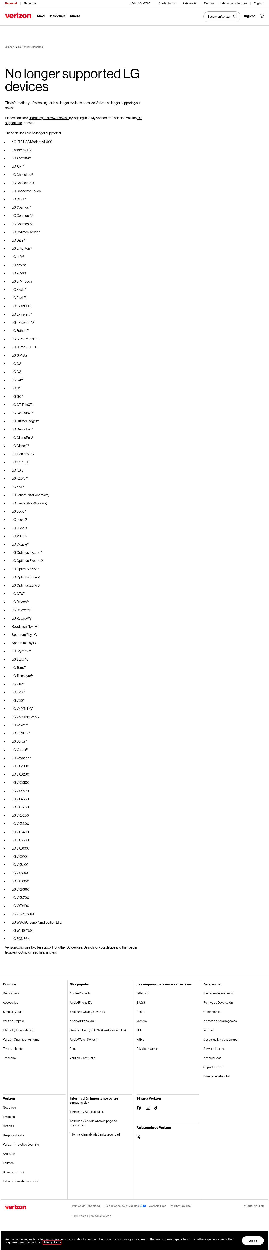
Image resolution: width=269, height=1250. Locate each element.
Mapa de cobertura (234, 3)
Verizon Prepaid (13, 1021)
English (258, 3)
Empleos (9, 1117)
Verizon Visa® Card (82, 1058)
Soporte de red (213, 1067)
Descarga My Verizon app (220, 1039)
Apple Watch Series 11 (84, 1039)
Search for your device (99, 947)
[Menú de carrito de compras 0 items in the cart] (261, 16)
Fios (73, 1048)
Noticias (8, 1126)
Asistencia (189, 3)
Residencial (57, 16)
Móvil (41, 16)
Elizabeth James (147, 1048)
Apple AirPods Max (82, 1021)
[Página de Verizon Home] (18, 15)
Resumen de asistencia (218, 993)
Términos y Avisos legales (87, 1112)
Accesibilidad (212, 1058)
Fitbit (140, 1039)
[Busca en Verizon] (221, 16)
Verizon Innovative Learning (21, 1144)
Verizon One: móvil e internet (21, 1039)
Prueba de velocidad (216, 1076)
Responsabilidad (14, 1135)
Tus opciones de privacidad (121, 1205)
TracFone (9, 1058)
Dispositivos (11, 993)
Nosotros (9, 1107)
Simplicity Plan (12, 1012)
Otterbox (143, 993)
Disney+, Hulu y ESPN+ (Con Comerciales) (98, 1030)
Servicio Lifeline (214, 1048)
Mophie (142, 1021)
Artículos (9, 1153)
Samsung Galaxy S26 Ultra (87, 1012)
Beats (140, 1012)
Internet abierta (180, 1205)
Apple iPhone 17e (81, 1002)
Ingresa (208, 1030)
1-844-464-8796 (139, 3)
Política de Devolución (218, 1002)
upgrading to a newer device (49, 118)
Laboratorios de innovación (21, 1181)
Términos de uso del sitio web (91, 1216)
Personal (11, 3)
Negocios (30, 3)
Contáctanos (167, 3)
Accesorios (10, 1002)
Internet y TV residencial (19, 1030)
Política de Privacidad (86, 1205)
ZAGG (141, 1002)
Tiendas (209, 3)
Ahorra (75, 16)
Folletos (8, 1163)
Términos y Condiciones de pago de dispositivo (93, 1123)
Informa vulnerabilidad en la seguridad (95, 1134)
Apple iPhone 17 (80, 993)
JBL (139, 1030)
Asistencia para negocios (220, 1021)
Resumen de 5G (13, 1172)
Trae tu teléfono (13, 1048)
